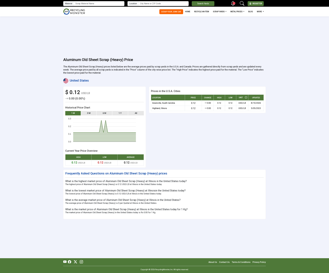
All (136, 113)
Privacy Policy (259, 262)
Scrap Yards (219, 12)
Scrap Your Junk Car (171, 12)
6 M (104, 113)
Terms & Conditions (241, 262)
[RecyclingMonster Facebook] (70, 262)
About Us (212, 262)
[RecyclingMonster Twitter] (75, 262)
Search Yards (203, 3)
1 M (73, 113)
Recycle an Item (201, 12)
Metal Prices (236, 12)
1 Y (120, 113)
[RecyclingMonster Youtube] (65, 262)
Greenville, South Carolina (163, 103)
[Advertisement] (164, 35)
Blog (250, 12)
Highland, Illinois (159, 108)
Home (187, 12)
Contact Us (224, 262)
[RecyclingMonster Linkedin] (80, 262)
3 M (88, 113)
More (259, 12)
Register (257, 3)
